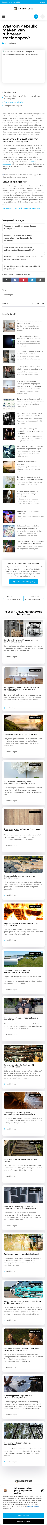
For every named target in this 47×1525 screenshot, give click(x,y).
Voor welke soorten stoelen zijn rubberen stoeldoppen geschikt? (23, 248)
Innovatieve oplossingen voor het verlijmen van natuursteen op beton (20, 1208)
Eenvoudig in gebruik (13, 102)
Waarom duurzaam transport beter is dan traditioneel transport (22, 1302)
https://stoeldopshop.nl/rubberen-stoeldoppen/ (21, 208)
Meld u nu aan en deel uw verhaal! (23, 564)
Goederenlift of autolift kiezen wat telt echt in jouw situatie (21, 641)
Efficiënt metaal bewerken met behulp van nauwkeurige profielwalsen (29, 494)
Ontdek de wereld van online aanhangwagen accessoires (17, 971)
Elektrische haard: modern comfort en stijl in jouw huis (21, 924)
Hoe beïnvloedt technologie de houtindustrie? (17, 1444)
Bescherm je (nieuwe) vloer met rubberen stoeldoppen (22, 97)
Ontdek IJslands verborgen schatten (20, 734)
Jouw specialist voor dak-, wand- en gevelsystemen (20, 877)
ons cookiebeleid (33, 1506)
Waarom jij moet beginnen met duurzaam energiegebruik (18, 1397)
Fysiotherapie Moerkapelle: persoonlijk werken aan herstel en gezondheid (30, 431)
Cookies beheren (23, 1521)
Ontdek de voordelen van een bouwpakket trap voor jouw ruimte (19, 1113)
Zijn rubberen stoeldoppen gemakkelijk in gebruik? (23, 267)
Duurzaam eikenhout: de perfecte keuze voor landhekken (22, 830)
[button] (43, 1491)
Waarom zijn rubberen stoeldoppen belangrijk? (23, 227)
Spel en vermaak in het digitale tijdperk (21, 1254)
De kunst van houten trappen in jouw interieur (20, 1160)
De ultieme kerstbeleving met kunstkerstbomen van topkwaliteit (19, 783)
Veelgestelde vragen (13, 106)
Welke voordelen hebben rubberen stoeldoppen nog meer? (23, 258)
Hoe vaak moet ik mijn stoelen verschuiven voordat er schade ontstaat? (23, 238)
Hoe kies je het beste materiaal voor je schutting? (21, 1019)
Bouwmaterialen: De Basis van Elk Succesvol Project (19, 1066)
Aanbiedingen (10, 43)
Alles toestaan (23, 1515)
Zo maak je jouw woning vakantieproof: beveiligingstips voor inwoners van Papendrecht (29, 383)
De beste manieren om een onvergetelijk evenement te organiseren (22, 1349)
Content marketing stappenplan (29, 399)
